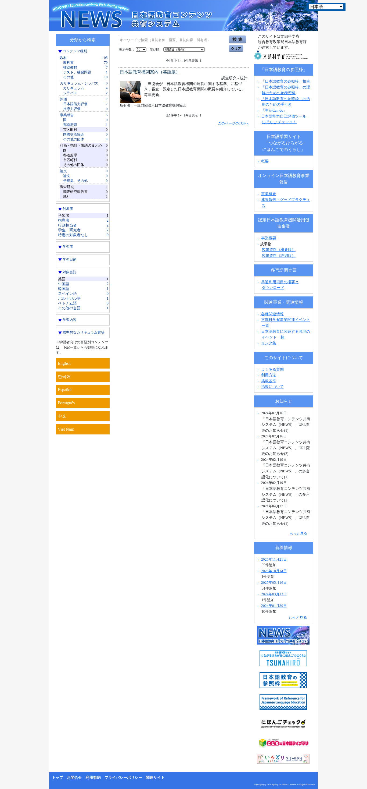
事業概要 (268, 194)
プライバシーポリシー (123, 778)
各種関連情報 (272, 314)
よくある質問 (272, 369)
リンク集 (268, 343)
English (64, 363)
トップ (57, 778)
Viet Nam (66, 429)
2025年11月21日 (274, 559)
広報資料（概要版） (279, 249)
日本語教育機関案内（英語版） (150, 72)
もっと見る (298, 533)
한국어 (64, 376)
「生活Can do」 (274, 110)
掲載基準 (268, 381)
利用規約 (93, 778)
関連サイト (155, 778)
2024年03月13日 (274, 594)
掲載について (272, 386)
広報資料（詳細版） (279, 255)
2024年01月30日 (274, 606)
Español (64, 389)
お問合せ (74, 778)
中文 (62, 416)
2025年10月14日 (274, 571)
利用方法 (268, 375)
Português (66, 403)
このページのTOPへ (233, 123)
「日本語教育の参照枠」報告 (285, 81)
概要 (265, 161)
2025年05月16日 (274, 583)
